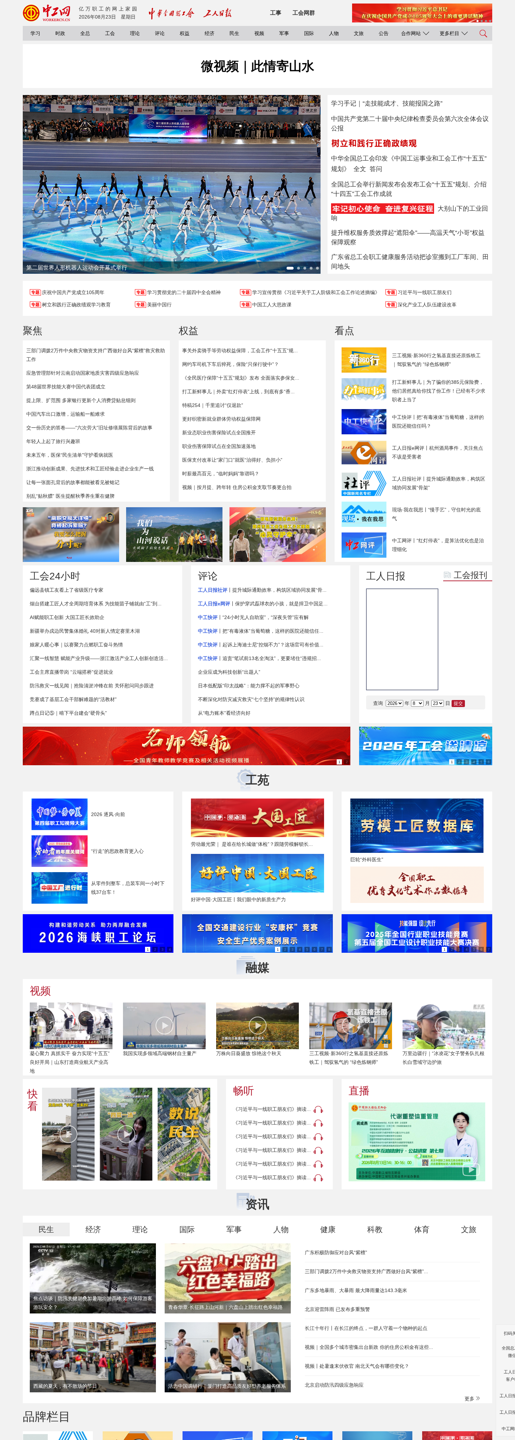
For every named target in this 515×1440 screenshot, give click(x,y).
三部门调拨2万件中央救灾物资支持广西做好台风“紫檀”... (366, 1271)
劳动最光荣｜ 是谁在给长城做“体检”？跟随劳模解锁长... (252, 844)
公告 (384, 33)
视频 (259, 33)
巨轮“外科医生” (366, 859)
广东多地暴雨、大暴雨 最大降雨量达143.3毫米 (356, 1290)
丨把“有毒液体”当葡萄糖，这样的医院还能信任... (260, 631)
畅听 (243, 1090)
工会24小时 (55, 576)
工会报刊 (470, 575)
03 (454, 677)
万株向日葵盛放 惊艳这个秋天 (248, 1053)
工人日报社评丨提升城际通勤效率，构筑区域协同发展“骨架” (438, 483)
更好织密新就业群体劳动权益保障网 (221, 419)
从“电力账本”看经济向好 (224, 713)
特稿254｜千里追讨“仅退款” (212, 405)
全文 (359, 168)
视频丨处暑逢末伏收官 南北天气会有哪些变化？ (357, 1366)
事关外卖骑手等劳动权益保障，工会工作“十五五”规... (240, 350)
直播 (359, 1090)
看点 (344, 330)
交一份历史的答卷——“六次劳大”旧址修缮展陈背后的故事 (89, 427)
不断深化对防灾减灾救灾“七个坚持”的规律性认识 (251, 699)
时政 (60, 33)
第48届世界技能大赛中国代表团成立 (65, 386)
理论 (135, 33)
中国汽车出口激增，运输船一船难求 (65, 414)
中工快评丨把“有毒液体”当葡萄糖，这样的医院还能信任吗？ (438, 421)
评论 (160, 33)
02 (475, 660)
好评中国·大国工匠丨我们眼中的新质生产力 (238, 899)
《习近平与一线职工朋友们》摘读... (272, 1109)
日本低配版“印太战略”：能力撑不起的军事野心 (249, 685)
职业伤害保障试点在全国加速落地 (219, 446)
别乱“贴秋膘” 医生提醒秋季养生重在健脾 (70, 496)
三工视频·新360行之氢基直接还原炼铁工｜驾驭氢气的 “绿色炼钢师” (436, 360)
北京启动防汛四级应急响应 (334, 1385)
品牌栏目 (46, 1416)
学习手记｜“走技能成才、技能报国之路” (386, 103)
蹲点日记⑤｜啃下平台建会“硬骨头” (68, 713)
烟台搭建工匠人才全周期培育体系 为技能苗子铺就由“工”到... (96, 603)
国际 (309, 33)
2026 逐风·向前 (108, 814)
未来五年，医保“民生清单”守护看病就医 (69, 455)
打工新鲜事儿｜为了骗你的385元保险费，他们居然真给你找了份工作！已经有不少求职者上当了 (438, 390)
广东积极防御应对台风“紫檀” (336, 1252)
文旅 (359, 33)
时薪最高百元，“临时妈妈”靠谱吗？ (220, 473)
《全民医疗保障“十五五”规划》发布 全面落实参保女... (240, 378)
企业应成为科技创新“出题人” (229, 672)
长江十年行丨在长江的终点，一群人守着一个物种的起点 (366, 1328)
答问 (376, 168)
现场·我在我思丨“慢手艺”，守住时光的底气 (436, 514)
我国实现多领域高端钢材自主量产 (160, 1053)
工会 (110, 33)
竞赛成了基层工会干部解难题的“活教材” (73, 699)
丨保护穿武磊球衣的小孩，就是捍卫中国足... (263, 603)
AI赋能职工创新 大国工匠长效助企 (67, 617)
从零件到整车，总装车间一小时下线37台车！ (128, 888)
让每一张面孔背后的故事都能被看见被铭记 (72, 482)
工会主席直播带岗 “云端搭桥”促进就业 (71, 672)
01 (454, 660)
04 (475, 677)
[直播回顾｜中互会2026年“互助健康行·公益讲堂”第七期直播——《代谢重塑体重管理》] (417, 1141)
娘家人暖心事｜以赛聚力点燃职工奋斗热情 (76, 644)
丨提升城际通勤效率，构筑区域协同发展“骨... (262, 590)
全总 (85, 33)
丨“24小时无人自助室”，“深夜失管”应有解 (253, 617)
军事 (284, 33)
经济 (209, 33)
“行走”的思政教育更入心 (117, 851)
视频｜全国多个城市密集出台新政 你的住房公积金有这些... (369, 1347)
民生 (234, 33)
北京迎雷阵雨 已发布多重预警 (337, 1309)
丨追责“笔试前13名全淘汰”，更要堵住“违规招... (259, 658)
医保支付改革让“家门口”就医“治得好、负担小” (232, 460)
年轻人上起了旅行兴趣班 (53, 441)
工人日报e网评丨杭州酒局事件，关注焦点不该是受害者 (437, 452)
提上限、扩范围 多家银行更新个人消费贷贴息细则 (81, 400)
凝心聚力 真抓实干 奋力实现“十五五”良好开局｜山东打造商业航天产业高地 (70, 1062)
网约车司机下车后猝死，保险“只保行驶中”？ (230, 364)
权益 (185, 33)
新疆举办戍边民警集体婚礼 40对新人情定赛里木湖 (85, 631)
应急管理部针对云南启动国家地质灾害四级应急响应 (82, 373)
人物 (334, 33)
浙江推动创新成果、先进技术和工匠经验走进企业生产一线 (90, 468)
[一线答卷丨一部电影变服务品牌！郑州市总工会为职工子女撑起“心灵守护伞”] (277, 534)
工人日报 (385, 576)
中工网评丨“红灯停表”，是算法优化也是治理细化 (438, 545)
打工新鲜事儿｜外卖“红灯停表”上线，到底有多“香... (238, 391)
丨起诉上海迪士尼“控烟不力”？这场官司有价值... (260, 644)
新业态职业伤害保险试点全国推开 (219, 432)
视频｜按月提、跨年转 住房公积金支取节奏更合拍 (236, 487)
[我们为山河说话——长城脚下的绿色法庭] (174, 534)
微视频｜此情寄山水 (257, 66)
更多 (470, 1398)
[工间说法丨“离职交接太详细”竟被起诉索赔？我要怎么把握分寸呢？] (71, 534)
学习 (35, 33)
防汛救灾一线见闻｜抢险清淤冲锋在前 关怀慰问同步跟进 (92, 685)
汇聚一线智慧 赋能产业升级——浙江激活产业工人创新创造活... (99, 658)
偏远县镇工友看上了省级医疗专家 (66, 590)
